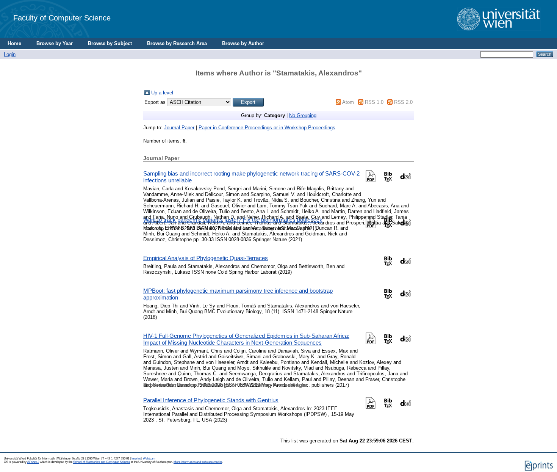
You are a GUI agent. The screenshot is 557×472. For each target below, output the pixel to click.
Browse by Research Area (177, 43)
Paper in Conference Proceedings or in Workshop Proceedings (267, 127)
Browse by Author (243, 43)
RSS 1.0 (374, 102)
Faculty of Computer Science (62, 17)
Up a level (162, 93)
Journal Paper (179, 127)
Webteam (149, 458)
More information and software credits (198, 462)
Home (14, 43)
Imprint (136, 458)
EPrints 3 (33, 462)
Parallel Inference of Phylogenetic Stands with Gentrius (210, 400)
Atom (348, 102)
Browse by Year (54, 43)
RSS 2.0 (403, 102)
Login (10, 54)
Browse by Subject (110, 43)
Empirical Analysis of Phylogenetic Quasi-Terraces (205, 258)
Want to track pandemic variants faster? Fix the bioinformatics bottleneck (232, 219)
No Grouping (302, 115)
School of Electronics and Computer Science (101, 462)
